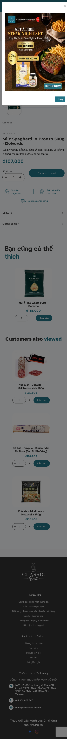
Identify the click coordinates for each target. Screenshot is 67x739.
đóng (60, 99)
